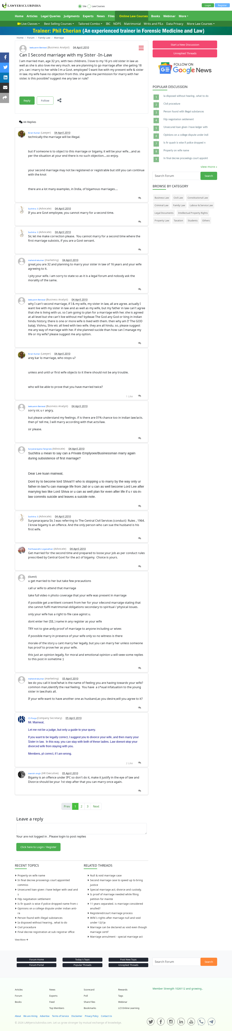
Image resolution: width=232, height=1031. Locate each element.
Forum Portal (36, 965)
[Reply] (139, 198)
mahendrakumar (36, 260)
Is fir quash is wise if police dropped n (184, 143)
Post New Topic (128, 959)
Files (111, 16)
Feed (52, 1001)
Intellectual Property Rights (193, 212)
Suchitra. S (33, 208)
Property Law (162, 220)
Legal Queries (51, 16)
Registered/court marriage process (111, 913)
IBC (108, 24)
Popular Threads (82, 965)
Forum (18, 995)
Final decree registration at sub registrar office (46, 932)
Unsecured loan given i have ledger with (185, 127)
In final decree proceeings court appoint (185, 158)
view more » (209, 167)
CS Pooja (32, 718)
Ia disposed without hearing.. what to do (42, 922)
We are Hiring (30, 1016)
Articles (32, 16)
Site (84, 6)
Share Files (89, 1001)
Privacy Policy (91, 1016)
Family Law (179, 205)
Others (206, 220)
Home (19, 16)
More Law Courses (199, 24)
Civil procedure (27, 927)
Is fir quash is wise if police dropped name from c (48, 903)
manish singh (34, 773)
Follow (45, 100)
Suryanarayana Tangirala (40, 448)
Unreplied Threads (184, 53)
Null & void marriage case (106, 875)
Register (222, 5)
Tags (120, 995)
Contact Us (106, 1016)
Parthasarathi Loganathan (40, 549)
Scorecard (89, 989)
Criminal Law (161, 205)
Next (96, 806)
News (101, 16)
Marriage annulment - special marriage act (116, 936)
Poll (86, 995)
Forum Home (36, 959)
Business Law (162, 197)
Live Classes (29, 24)
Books (155, 16)
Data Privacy (174, 24)
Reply (27, 100)
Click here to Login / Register (38, 847)
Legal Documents (164, 212)
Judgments (72, 16)
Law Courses (98, 6)
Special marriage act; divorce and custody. (116, 889)
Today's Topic (82, 959)
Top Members (56, 1008)
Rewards (122, 989)
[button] (141, 49)
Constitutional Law (198, 197)
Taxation (178, 220)
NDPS (117, 24)
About (18, 1016)
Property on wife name (31, 875)
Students (193, 220)
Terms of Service (60, 1016)
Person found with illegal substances (40, 918)
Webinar (169, 16)
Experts (88, 16)
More (182, 16)
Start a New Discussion (185, 44)
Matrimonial (132, 24)
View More (20, 939)
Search (209, 176)
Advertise (44, 1016)
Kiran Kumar (34, 132)
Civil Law (178, 197)
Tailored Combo (89, 24)
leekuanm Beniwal (38, 47)
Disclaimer (76, 1016)
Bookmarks (90, 1008)
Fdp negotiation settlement (34, 899)
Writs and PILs (153, 24)
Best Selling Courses (58, 24)
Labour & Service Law (201, 205)
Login (208, 5)
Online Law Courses (133, 16)
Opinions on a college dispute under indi (185, 135)
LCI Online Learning (128, 1008)
